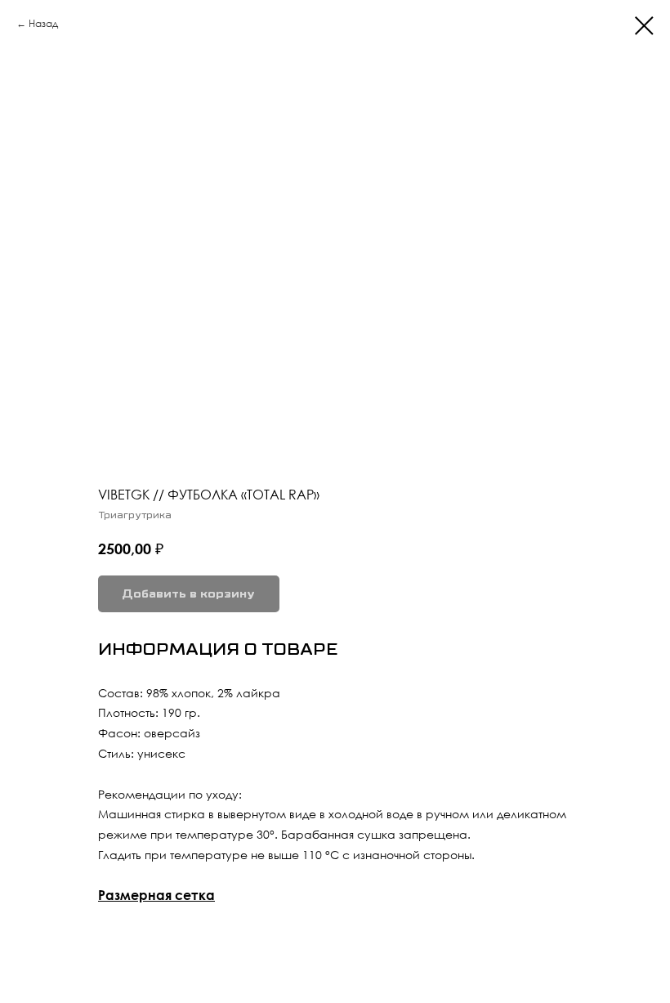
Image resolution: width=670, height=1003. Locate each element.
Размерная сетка (156, 895)
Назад (43, 23)
